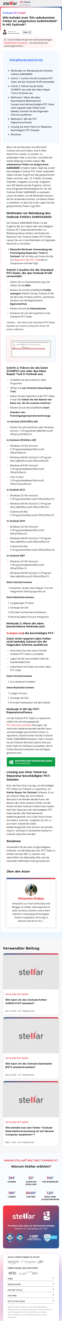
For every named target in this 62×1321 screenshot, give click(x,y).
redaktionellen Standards (15, 42)
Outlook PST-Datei (14, 13)
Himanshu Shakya (13, 33)
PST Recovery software (18, 725)
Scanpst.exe (14, 633)
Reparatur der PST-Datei (27, 259)
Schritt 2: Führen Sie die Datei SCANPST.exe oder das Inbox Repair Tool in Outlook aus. (30, 90)
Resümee (16, 134)
